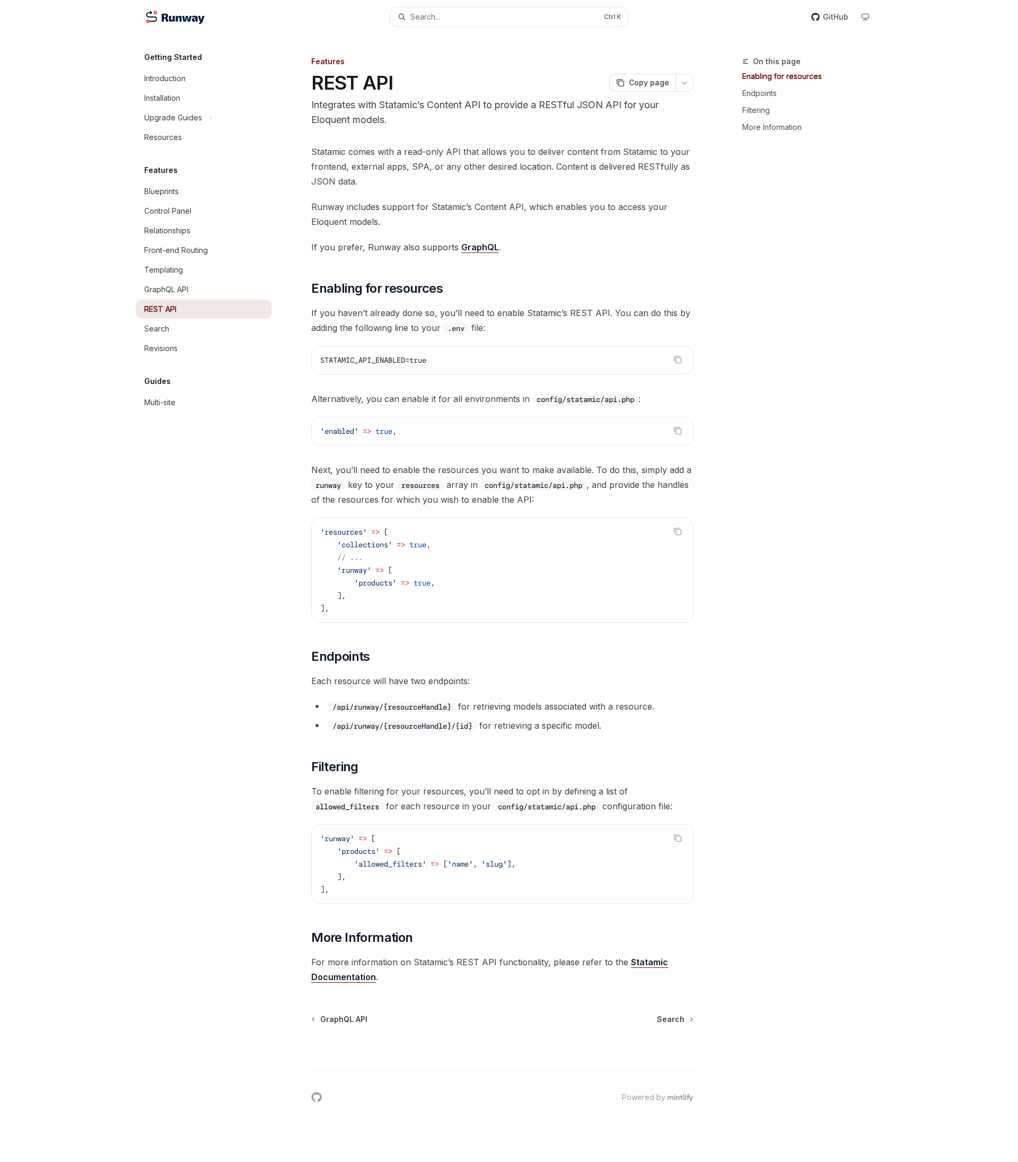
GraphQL (480, 247)
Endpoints (759, 93)
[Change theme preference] (865, 16)
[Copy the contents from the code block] (677, 359)
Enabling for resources (782, 76)
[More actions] (684, 83)
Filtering (756, 110)
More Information (772, 127)
